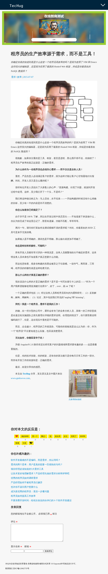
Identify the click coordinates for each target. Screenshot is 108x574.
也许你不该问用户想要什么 (24, 487)
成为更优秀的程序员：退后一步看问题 (30, 491)
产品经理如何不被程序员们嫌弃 (26, 482)
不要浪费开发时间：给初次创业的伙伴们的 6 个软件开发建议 (41, 500)
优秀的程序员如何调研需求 (24, 478)
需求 (13, 77)
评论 (14, 522)
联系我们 (9, 568)
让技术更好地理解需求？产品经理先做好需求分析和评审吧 (40, 473)
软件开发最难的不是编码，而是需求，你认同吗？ (35, 460)
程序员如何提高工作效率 (23, 496)
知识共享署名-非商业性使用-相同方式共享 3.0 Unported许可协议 (42, 564)
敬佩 (17, 443)
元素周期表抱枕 (74, 399)
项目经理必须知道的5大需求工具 (27, 469)
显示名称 (16, 547)
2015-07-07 (28, 77)
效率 (19, 77)
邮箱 (27, 547)
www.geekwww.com (20, 378)
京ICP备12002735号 (21, 568)
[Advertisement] (54, 420)
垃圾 (24, 443)
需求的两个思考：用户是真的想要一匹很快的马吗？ (37, 464)
